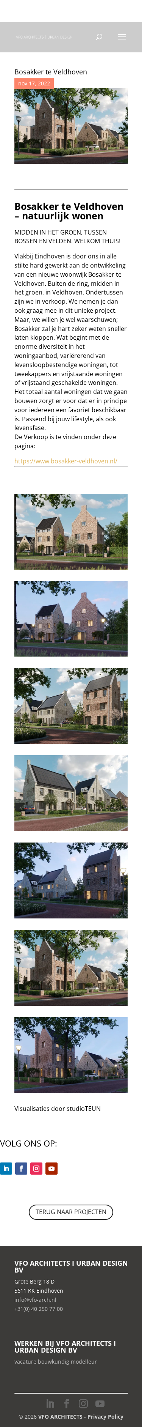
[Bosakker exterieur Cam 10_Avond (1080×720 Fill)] (71, 1092)
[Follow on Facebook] (21, 1168)
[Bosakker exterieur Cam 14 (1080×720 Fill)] (71, 831)
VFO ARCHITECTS (60, 1416)
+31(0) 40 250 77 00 (47, 8)
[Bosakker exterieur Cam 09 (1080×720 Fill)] (71, 569)
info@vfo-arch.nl (35, 1299)
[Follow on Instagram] (36, 1168)
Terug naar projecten (71, 1212)
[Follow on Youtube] (51, 1168)
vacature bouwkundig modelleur (55, 1361)
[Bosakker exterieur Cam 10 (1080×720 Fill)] (71, 1005)
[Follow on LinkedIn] (6, 1168)
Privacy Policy (105, 1416)
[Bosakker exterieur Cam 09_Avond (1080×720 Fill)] (71, 656)
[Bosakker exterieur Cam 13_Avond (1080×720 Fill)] (71, 918)
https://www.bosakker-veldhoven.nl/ (65, 461)
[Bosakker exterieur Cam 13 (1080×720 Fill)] (71, 743)
